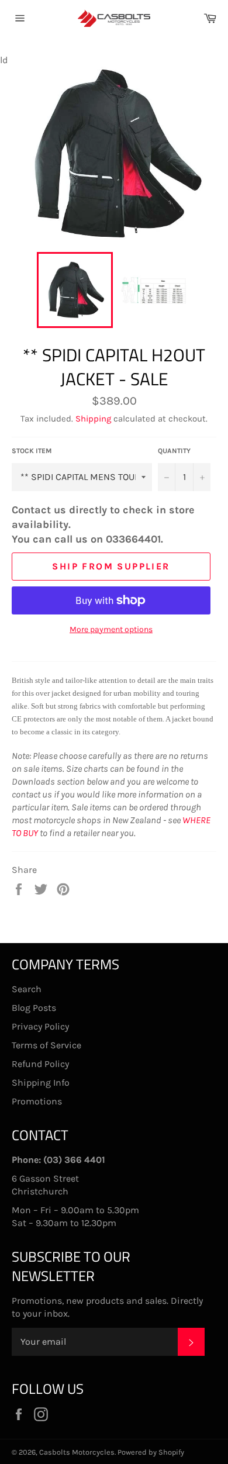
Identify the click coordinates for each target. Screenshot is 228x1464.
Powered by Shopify (151, 1452)
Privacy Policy (40, 1026)
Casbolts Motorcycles (77, 1452)
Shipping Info (41, 1082)
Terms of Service (46, 1045)
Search (27, 989)
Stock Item (32, 451)
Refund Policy (40, 1063)
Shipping (93, 418)
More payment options (111, 629)
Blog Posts (34, 1007)
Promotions (37, 1101)
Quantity (174, 451)
